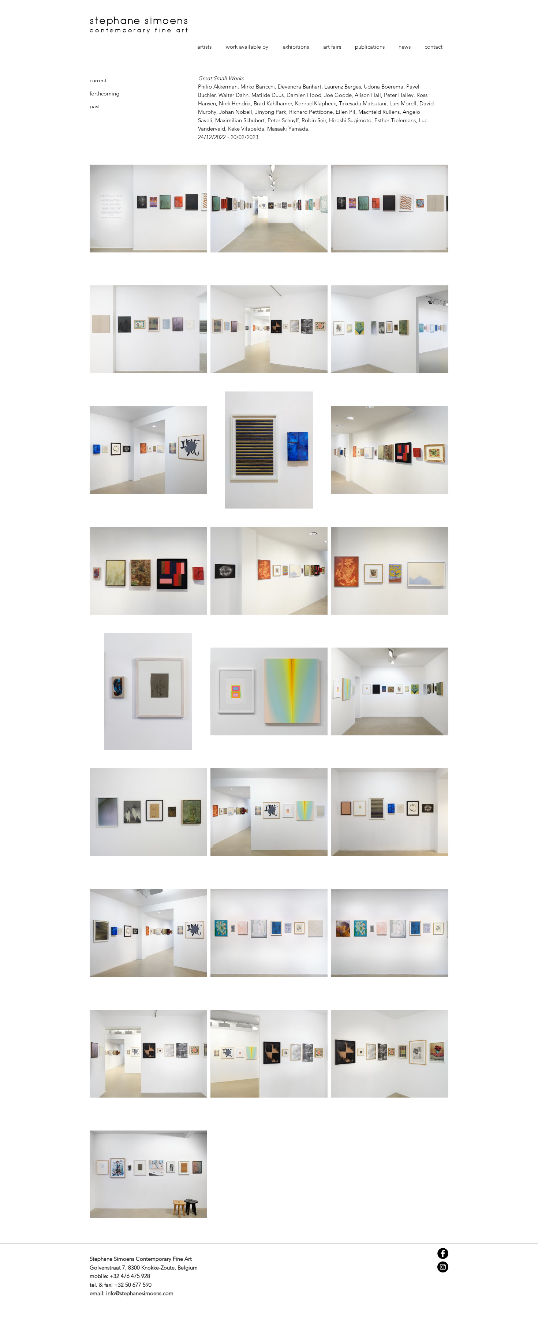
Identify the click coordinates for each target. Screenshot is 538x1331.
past (95, 106)
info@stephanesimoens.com (139, 1293)
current (98, 80)
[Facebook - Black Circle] (442, 1253)
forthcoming (104, 93)
